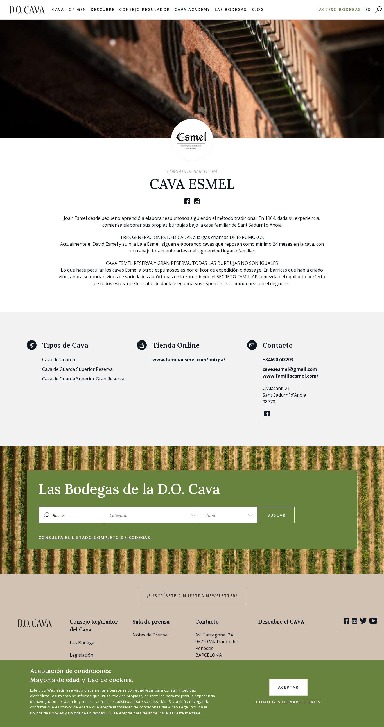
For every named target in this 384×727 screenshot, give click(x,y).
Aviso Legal (178, 707)
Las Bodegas (231, 9)
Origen (77, 9)
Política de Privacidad (86, 712)
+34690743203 (278, 359)
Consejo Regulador (144, 9)
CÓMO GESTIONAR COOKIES (288, 702)
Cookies (56, 712)
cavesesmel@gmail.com (290, 369)
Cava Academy (192, 9)
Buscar (276, 515)
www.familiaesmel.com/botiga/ (188, 359)
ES (368, 9)
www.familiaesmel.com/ (291, 376)
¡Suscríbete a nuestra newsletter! (192, 595)
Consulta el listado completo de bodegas (94, 537)
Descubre (103, 9)
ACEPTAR (288, 687)
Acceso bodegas (340, 9)
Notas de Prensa (150, 635)
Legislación (81, 655)
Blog (257, 9)
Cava (58, 9)
